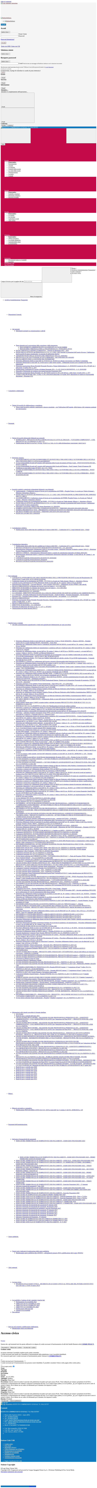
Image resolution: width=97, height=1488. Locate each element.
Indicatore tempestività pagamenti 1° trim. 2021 (30, 1186)
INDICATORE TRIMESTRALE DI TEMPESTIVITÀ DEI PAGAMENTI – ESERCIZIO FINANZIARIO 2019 (50, 1200)
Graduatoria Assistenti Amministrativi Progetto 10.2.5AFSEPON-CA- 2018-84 (39, 868)
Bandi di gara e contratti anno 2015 (26, 1075)
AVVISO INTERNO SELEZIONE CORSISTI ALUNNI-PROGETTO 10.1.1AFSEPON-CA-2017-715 (48, 987)
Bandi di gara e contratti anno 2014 (26, 1077)
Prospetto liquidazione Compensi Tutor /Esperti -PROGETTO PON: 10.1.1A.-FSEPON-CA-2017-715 (47, 933)
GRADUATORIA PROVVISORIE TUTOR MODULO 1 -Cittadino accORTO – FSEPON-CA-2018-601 (48, 830)
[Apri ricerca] (81, 135)
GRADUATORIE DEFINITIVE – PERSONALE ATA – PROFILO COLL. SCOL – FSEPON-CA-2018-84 (49, 835)
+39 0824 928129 (12, 1418)
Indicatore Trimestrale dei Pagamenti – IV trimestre (31, 1217)
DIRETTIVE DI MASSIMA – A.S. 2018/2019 (26, 605)
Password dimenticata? (7, 39)
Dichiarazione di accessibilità (13, 1451)
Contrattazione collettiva (19, 528)
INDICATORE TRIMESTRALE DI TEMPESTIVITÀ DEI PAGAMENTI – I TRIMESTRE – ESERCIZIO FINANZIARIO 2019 (56, 1203)
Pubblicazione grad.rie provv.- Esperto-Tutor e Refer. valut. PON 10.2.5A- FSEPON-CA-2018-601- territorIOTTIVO (51, 847)
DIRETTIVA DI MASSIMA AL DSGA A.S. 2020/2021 (29, 589)
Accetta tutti (30, 1347)
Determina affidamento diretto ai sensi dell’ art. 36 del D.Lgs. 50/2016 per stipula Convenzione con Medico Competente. (52, 361)
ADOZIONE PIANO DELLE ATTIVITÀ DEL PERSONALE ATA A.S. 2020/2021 (41, 356)
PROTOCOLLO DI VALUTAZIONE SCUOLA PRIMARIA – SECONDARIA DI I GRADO (45, 357)
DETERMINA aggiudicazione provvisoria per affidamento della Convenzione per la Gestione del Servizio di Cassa (50, 820)
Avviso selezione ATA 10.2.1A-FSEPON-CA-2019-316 (33, 801)
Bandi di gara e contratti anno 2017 (26, 1072)
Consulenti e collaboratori (16, 391)
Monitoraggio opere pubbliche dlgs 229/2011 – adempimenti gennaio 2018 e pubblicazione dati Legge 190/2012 (49, 1253)
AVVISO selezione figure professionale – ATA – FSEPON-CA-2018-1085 (38, 870)
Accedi (3, 24)
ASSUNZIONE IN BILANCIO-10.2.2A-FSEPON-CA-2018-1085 (36, 926)
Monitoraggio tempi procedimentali (22, 1328)
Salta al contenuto (6, 1)
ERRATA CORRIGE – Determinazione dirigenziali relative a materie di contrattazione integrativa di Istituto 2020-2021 (51, 553)
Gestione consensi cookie (12, 1456)
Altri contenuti (76, 271)
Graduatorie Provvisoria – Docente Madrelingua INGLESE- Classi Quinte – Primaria (41, 888)
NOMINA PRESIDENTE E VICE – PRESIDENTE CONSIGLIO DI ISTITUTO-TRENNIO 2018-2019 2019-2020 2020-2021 (55, 510)
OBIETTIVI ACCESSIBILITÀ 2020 (27, 1307)
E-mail (21, 63)
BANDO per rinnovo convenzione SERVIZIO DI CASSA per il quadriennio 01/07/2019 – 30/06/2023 (47, 825)
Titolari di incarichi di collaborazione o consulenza (27, 405)
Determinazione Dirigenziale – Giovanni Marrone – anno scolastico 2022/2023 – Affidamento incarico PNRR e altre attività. (49, 584)
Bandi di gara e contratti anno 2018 (26, 1070)
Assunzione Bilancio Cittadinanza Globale (28, 960)
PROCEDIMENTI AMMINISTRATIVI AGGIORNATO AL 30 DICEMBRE (43, 347)
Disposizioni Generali (15, 314)
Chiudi (3, 78)
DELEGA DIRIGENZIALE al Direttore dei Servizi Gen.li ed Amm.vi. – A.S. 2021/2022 (39, 586)
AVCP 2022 (19, 1014)
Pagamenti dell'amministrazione (18, 1124)
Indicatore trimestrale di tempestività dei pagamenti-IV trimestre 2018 (36, 1205)
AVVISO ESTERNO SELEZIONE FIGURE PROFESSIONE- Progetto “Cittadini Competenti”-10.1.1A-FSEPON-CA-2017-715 (55, 981)
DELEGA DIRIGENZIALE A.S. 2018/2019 (25, 603)
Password (21, 36)
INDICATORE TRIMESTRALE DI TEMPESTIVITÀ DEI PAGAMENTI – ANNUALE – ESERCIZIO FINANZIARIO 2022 (55, 1160)
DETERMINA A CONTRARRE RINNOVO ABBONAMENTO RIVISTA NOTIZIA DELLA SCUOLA (48, 916)
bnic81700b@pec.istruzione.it (24, 1422)
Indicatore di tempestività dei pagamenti (24, 1139)
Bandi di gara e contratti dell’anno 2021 (28, 1016)
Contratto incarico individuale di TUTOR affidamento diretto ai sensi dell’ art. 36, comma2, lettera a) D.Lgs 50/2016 (47, 583)
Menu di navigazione (36, 296)
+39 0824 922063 (12, 1416)
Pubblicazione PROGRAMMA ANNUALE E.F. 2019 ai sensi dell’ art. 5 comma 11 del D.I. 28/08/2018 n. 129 (49, 1110)
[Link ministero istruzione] (9, 3)
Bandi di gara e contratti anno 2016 (26, 1074)
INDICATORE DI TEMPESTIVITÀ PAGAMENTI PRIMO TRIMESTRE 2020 (40, 1195)
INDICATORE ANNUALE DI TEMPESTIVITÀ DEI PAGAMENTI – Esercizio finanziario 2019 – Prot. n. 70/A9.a (51, 1198)
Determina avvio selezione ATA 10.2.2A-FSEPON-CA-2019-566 (35, 800)
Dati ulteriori (16, 1312)
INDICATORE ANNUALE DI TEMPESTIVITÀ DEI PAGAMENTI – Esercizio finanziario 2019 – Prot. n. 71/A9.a (51, 1196)
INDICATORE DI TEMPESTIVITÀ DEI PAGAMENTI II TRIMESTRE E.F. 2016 (41, 1218)
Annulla (4, 125)
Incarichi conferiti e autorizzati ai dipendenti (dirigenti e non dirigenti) (33, 489)
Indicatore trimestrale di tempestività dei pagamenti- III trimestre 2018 (36, 1206)
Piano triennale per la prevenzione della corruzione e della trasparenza (37, 345)
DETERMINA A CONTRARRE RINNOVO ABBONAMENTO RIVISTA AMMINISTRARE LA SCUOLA (49, 914)
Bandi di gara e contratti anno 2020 (26, 1067)
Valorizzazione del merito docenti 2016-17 (24, 608)
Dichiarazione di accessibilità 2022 (26, 1302)
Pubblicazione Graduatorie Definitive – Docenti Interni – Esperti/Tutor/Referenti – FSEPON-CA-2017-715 (48, 982)
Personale (11, 423)
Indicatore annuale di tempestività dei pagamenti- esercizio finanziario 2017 (38, 1208)
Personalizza (5, 1347)
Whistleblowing (9, 1454)
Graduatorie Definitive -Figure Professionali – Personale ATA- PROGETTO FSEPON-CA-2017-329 (46, 946)
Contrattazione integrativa (20, 544)
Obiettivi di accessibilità (23, 1310)
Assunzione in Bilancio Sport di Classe (27, 958)
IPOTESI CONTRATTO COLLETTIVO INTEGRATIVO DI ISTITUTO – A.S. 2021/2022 (44, 547)
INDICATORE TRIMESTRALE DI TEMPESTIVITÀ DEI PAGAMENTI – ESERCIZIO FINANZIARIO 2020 (50, 1188)
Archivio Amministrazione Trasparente (83, 270)
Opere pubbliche (13, 1236)
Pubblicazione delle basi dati (24, 1309)
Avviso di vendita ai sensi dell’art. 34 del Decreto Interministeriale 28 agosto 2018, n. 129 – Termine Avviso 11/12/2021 (51, 757)
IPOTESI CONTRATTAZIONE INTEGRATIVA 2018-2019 (34, 561)
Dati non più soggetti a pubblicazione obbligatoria (23, 1327)
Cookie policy (9, 1444)
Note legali (8, 1446)
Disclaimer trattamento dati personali (12, 1472)
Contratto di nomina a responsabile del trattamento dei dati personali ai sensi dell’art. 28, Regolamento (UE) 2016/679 (51, 711)
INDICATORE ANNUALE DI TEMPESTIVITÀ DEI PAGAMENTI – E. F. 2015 (41, 1222)
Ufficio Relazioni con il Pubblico (14, 1449)
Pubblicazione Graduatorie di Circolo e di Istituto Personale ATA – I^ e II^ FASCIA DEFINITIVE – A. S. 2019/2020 (51, 369)
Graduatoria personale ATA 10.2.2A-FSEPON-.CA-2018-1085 (35, 854)
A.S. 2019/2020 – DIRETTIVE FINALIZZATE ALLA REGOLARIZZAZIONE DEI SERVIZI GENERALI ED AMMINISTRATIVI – (53, 593)
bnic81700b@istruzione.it (24, 1420)
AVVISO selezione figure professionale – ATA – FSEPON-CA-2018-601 (38, 871)
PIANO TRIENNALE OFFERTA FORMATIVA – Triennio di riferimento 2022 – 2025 (42, 350)
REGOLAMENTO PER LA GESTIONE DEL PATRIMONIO (35, 359)
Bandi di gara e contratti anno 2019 (26, 1069)
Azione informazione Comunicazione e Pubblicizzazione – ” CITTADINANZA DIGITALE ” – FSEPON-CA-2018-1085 (52, 880)
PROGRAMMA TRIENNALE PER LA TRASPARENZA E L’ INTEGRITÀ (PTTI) (46, 349)
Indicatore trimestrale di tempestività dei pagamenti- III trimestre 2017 (36, 1212)
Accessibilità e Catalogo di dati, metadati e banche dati (28, 1300)
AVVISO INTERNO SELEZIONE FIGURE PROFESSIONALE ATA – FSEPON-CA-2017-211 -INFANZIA (49, 962)
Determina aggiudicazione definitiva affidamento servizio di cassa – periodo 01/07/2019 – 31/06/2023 (46, 818)
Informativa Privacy (10, 1447)
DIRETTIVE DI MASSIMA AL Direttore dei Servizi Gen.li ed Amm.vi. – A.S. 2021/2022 (39, 588)
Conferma (10, 125)
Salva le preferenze (15, 1401)
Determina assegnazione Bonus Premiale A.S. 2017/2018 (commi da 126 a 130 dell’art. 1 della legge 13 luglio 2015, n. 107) (53, 373)
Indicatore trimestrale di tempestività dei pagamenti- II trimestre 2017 (36, 1215)
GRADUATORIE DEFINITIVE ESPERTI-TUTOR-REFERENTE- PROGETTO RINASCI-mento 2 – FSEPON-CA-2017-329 (55, 957)
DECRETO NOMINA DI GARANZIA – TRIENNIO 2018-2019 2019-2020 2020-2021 (43, 511)
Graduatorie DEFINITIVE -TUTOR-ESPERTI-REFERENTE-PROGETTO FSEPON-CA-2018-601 (46, 834)
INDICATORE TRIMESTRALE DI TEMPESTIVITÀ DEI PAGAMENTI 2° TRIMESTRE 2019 (46, 1201)
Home (74, 268)
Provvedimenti (12, 576)
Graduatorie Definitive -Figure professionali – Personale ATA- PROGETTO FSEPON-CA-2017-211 (46, 945)
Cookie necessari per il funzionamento (12, 1361)
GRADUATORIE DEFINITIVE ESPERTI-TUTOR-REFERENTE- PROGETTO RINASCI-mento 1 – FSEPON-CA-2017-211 (55, 955)
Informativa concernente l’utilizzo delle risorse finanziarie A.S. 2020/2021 (38, 506)
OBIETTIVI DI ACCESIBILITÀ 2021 (28, 1305)
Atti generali (16, 329)
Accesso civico (17, 1282)
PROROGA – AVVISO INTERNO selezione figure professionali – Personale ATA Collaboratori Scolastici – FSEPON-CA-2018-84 (55, 866)
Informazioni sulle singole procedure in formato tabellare (29, 1012)
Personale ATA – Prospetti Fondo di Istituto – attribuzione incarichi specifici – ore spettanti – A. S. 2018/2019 (44, 596)
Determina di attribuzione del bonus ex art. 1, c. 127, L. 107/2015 (31, 606)
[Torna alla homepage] (48, 127)
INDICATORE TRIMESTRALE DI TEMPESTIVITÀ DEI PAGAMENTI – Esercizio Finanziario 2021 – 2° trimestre (52, 1184)
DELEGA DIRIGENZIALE (20, 598)
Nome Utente (23, 34)
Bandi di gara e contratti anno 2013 (26, 1079)
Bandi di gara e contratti (15, 623)
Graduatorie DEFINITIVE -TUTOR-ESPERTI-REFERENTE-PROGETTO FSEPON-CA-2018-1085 (47, 832)
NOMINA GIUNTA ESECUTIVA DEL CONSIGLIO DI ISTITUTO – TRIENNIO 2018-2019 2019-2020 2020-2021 (52, 508)
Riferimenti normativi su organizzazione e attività (30, 331)
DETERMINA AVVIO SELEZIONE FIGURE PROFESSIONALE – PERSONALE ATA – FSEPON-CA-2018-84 (51, 883)
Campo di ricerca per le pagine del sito (12, 281)
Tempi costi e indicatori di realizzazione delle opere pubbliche (30, 1251)
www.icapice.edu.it (7, 1366)
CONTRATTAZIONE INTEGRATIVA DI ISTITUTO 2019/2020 (36, 558)
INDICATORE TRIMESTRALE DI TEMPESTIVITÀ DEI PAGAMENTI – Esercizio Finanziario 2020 (47, 1193)
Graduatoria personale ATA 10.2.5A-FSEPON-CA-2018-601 (34, 852)
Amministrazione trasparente (13, 1458)
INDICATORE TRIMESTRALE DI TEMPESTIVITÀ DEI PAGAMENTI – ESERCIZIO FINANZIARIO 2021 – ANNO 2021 (55, 1176)
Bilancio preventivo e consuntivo (22, 1108)
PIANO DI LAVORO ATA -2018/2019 (28, 513)
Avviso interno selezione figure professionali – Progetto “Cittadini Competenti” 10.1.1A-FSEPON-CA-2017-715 (50, 998)
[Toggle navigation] (16, 135)
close (3, 144)
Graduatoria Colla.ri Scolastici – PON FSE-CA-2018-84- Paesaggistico (37, 851)
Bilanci (10, 1093)
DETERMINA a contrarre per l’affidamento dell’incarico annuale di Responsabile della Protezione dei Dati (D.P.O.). (51, 661)
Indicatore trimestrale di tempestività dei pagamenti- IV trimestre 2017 (36, 1210)
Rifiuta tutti (16, 1347)
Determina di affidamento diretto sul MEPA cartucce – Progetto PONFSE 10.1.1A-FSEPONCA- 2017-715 (48, 931)
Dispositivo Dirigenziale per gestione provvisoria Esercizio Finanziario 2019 (38, 371)
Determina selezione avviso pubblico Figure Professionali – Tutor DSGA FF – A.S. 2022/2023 (44, 683)
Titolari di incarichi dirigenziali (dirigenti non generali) (28, 438)
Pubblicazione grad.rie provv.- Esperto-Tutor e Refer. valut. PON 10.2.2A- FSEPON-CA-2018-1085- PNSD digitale (51, 849)
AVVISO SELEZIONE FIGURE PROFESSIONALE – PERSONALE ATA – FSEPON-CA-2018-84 (47, 882)
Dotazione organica (18, 458)
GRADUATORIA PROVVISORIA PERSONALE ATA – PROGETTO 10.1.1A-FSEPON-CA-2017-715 (48, 989)
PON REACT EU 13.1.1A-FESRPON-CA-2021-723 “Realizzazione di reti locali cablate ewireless (46, 706)
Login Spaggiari (49, 67)
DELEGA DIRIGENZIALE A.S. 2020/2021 (25, 591)
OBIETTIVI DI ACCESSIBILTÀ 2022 (28, 1303)
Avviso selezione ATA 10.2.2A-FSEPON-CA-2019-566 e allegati (35, 798)
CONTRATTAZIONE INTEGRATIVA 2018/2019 (31, 559)
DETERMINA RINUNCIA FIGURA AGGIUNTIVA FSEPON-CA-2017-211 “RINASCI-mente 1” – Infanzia (49, 904)
